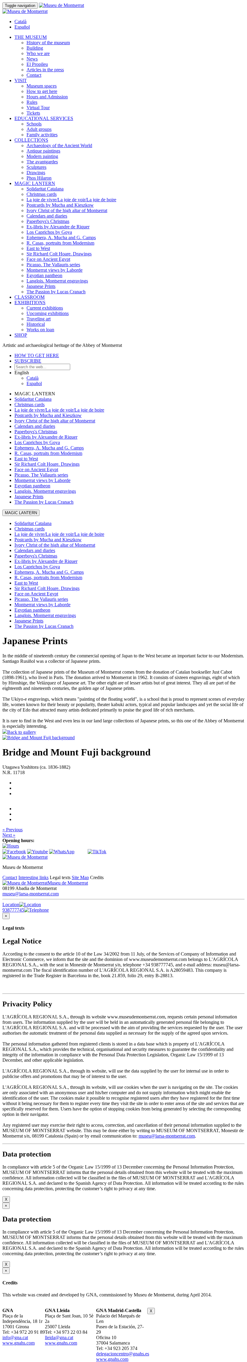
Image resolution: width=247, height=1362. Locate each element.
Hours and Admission (47, 96)
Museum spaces (42, 85)
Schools (34, 123)
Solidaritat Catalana (45, 188)
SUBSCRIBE (27, 360)
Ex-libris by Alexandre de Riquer (58, 226)
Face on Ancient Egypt (48, 259)
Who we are (38, 53)
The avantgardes (42, 161)
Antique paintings (43, 150)
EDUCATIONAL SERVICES (43, 118)
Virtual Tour (38, 107)
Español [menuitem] (22, 26)
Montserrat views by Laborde (55, 270)
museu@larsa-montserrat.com (30, 893)
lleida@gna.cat (59, 1337)
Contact (34, 75)
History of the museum (48, 42)
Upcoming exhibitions (48, 313)
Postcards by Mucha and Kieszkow (60, 205)
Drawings (36, 172)
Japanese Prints (41, 286)
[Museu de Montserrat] (25, 857)
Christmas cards (42, 194)
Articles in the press (45, 69)
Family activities (42, 134)
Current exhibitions (45, 307)
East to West (38, 248)
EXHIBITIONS (29, 302)
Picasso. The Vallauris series (53, 264)
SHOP (20, 335)
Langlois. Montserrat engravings (57, 280)
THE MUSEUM (30, 37)
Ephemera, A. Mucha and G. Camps (61, 237)
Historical (36, 324)
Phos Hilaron (39, 178)
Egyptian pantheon (44, 275)
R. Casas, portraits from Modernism (60, 243)
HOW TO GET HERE (36, 355)
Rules (32, 102)
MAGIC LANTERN (34, 183)
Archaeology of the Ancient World (59, 145)
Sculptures (36, 167)
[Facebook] (14, 851)
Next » (8, 835)
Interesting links (33, 877)
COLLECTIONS (31, 140)
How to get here (42, 91)
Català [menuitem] (20, 21)
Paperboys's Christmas (48, 221)
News (32, 58)
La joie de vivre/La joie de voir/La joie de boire (71, 199)
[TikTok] (97, 851)
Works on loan (40, 329)
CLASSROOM (29, 297)
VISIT (20, 80)
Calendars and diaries (47, 215)
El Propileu (37, 64)
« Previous (12, 829)
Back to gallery (21, 732)
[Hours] (10, 845)
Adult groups (39, 129)
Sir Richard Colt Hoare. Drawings (59, 253)
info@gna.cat (15, 1337)
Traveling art (39, 318)
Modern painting (42, 156)
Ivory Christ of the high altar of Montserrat (67, 210)
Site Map (80, 877)
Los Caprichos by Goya (49, 232)
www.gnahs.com (18, 1342)
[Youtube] (37, 851)
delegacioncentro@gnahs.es (122, 1353)
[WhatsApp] (61, 851)
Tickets (33, 113)
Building (35, 48)
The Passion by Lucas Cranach (56, 291)
